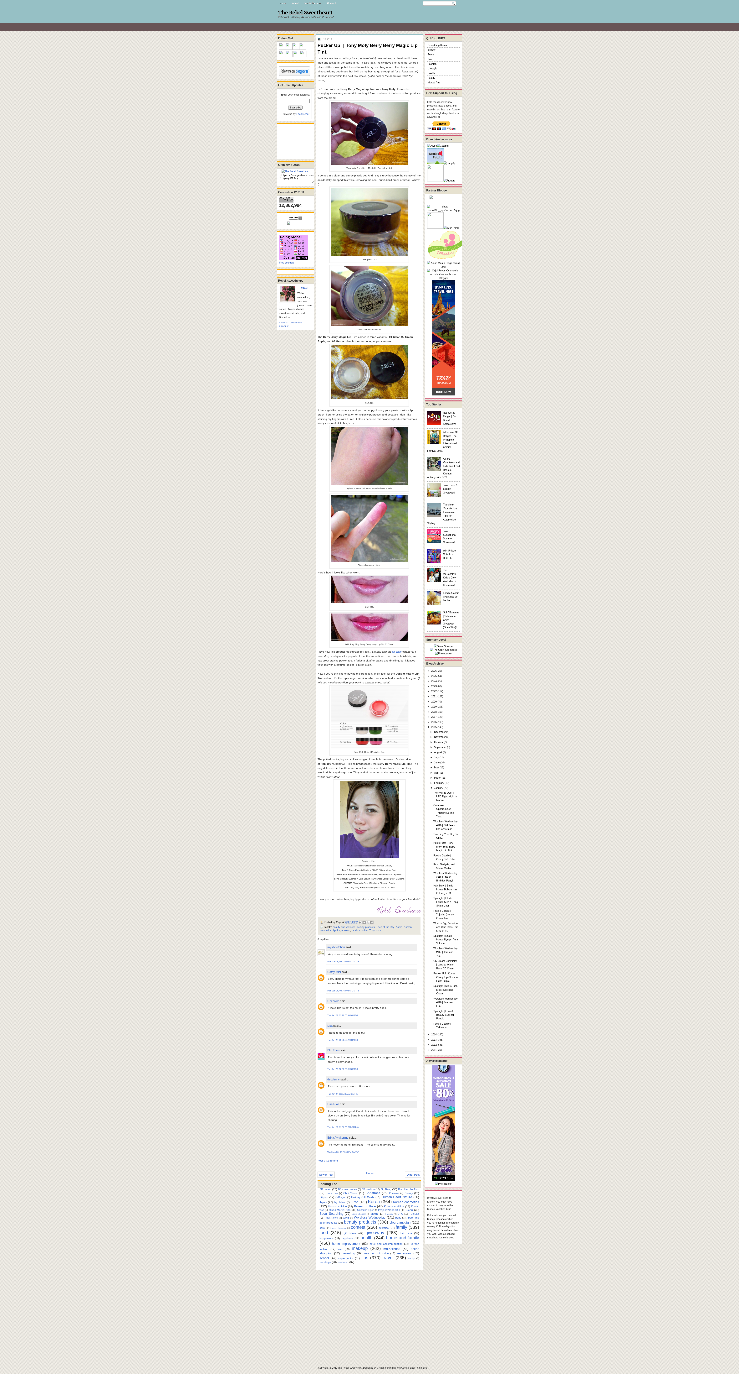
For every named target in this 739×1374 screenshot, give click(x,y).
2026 (434, 670)
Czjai (304, 288)
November (440, 736)
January (438, 787)
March (437, 777)
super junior (345, 1258)
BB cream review (347, 1189)
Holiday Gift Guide (362, 1197)
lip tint (336, 930)
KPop (354, 1202)
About (295, 3)
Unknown (333, 1001)
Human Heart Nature (397, 1197)
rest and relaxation (376, 1253)
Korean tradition (394, 1206)
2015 (434, 727)
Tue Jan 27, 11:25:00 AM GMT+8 (342, 1094)
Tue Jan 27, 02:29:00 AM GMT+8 (342, 1015)
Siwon (374, 1213)
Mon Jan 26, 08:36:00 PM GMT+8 (343, 991)
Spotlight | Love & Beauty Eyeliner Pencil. (443, 1015)
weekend (343, 1262)
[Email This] (361, 922)
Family (431, 77)
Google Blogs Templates (414, 1367)
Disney (409, 1193)
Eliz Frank (333, 1050)
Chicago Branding (386, 1367)
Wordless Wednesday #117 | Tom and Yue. (445, 952)
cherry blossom (339, 1228)
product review (360, 930)
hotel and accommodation (386, 1243)
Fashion (432, 63)
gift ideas (350, 1233)
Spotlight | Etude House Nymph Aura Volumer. (445, 939)
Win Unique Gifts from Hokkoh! (449, 554)
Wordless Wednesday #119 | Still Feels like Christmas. (445, 825)
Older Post (413, 1174)
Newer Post (326, 1174)
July (436, 757)
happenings (326, 1238)
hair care (406, 1233)
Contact (331, 3)
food (323, 1232)
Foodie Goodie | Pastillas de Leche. (451, 597)
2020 (434, 701)
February (439, 782)
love (340, 1249)
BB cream (325, 1189)
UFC (400, 1213)
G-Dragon (340, 1197)
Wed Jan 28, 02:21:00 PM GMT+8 (343, 1152)
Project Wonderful (389, 1209)
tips (364, 1257)
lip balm (397, 651)
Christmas (372, 1193)
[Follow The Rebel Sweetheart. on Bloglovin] (294, 75)
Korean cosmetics (406, 1202)
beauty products (366, 927)
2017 (434, 716)
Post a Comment (328, 1160)
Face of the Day (385, 927)
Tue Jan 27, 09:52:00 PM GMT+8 (343, 1127)
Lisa (330, 1025)
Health (431, 73)
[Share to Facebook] (372, 922)
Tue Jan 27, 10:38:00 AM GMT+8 (342, 1069)
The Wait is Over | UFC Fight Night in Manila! (445, 796)
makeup (345, 930)
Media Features (312, 3)
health (366, 1237)
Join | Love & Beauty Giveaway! (450, 489)
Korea (399, 927)
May (436, 767)
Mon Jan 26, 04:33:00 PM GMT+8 (343, 961)
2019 (434, 706)
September (440, 747)
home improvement (346, 1244)
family (401, 1227)
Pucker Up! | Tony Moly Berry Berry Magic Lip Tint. (444, 846)
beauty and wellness (344, 927)
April (436, 772)
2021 (434, 696)
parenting (348, 1253)
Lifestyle (432, 68)
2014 (434, 1034)
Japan (323, 1202)
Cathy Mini (334, 972)
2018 (434, 711)
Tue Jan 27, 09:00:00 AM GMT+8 (342, 1040)
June (437, 762)
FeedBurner (302, 113)
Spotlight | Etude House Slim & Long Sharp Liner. (445, 902)
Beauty (432, 49)
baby (398, 1217)
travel (388, 1257)
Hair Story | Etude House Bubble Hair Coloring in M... (445, 889)
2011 (434, 1049)
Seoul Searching (331, 1213)
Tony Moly (375, 930)
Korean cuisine (337, 1206)
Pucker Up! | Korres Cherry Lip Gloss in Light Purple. (445, 977)
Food (430, 59)
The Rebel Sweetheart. (306, 13)
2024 (434, 681)
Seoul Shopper (359, 1214)
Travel (431, 54)
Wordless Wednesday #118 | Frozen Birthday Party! (445, 877)
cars (322, 1227)
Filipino (323, 1197)
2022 (434, 691)
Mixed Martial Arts (340, 1209)
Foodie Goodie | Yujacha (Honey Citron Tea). (443, 914)
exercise (384, 1227)
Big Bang (385, 1189)
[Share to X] (368, 922)
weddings (325, 1262)
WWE (346, 1217)
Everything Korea (437, 45)
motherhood (391, 1249)
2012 (434, 1044)
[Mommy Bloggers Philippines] (446, 259)
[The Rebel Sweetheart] (295, 171)
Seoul (409, 1209)
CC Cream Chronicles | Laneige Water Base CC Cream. (445, 964)
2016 (434, 722)
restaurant (404, 1253)
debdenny (333, 1079)
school (324, 1258)
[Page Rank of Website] (295, 219)
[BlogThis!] (364, 922)
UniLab (414, 1213)
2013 (434, 1039)
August (438, 752)
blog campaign (400, 1222)
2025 (434, 676)
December (440, 731)
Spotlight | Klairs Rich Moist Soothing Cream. (445, 990)
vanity (411, 1258)
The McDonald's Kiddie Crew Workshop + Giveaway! (449, 577)
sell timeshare (444, 1230)
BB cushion (368, 1189)
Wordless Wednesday (370, 1217)
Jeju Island (340, 1202)
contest (358, 1227)
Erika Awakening (337, 1137)
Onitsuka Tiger (365, 1210)
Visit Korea (331, 1217)
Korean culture (364, 1206)
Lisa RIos (333, 1104)
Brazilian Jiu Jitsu (408, 1189)
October (438, 742)
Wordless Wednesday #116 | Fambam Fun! (445, 1002)
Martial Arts (434, 82)
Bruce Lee (332, 1193)
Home (283, 3)
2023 (434, 686)
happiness (347, 1238)
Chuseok (394, 1193)
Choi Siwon (350, 1193)
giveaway (374, 1232)
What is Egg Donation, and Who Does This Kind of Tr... (445, 927)
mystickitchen (336, 947)
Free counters (286, 262)
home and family (402, 1237)
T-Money (389, 1214)
